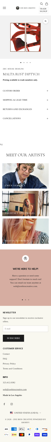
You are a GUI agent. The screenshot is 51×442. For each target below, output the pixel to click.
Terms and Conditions (12, 368)
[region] (25, 275)
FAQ (5, 359)
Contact (6, 354)
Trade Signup (43, 10)
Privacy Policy (9, 364)
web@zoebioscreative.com (15, 389)
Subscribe (13, 338)
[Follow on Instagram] (11, 404)
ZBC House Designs (13, 69)
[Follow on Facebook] (4, 404)
